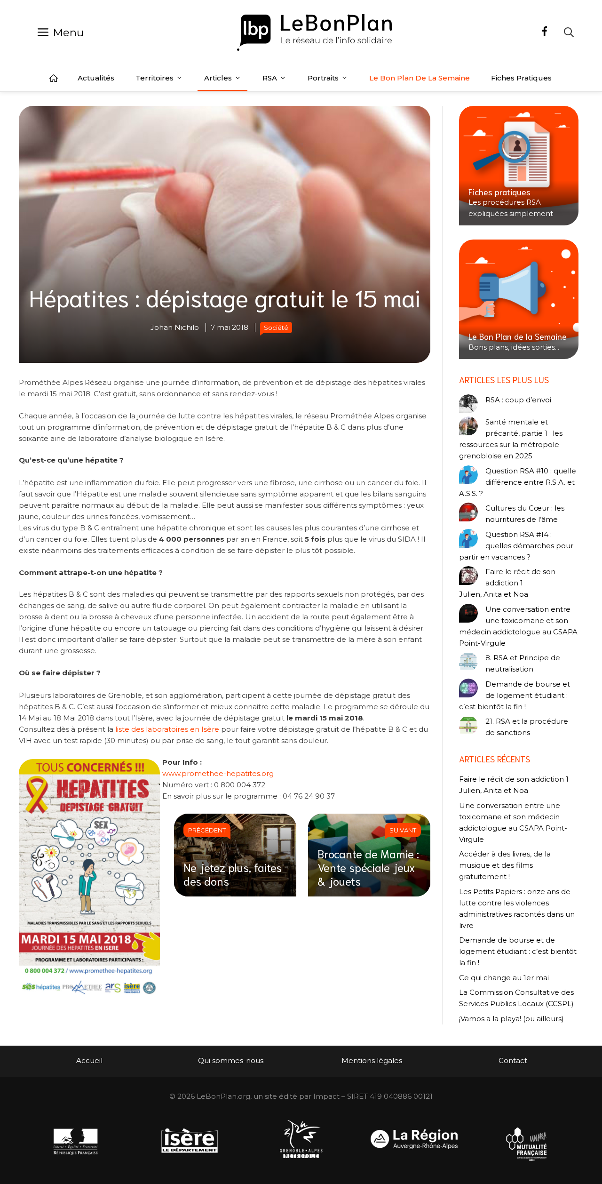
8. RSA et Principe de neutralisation (522, 663)
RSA (269, 77)
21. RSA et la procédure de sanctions (526, 727)
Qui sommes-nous (230, 1060)
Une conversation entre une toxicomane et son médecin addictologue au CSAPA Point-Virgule (518, 626)
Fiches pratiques (521, 77)
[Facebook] (544, 32)
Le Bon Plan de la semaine (419, 77)
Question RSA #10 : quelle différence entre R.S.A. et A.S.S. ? (517, 482)
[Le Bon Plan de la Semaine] (518, 299)
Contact (513, 1060)
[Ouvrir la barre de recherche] (569, 32)
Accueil (54, 78)
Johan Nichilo (174, 327)
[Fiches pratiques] (518, 165)
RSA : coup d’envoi (518, 399)
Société (276, 327)
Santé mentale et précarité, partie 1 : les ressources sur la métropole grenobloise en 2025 (510, 438)
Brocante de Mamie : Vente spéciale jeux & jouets (368, 867)
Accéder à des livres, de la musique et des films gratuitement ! (505, 865)
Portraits (323, 77)
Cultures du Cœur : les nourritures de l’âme (524, 514)
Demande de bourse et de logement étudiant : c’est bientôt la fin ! (514, 695)
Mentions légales (371, 1060)
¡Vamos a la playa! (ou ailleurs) (511, 1018)
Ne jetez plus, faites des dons (232, 873)
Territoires (154, 77)
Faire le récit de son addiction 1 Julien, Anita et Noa (507, 583)
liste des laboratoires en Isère (167, 729)
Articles (218, 77)
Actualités (96, 77)
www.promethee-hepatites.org (218, 773)
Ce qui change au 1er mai (504, 977)
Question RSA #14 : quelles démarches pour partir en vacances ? (516, 545)
